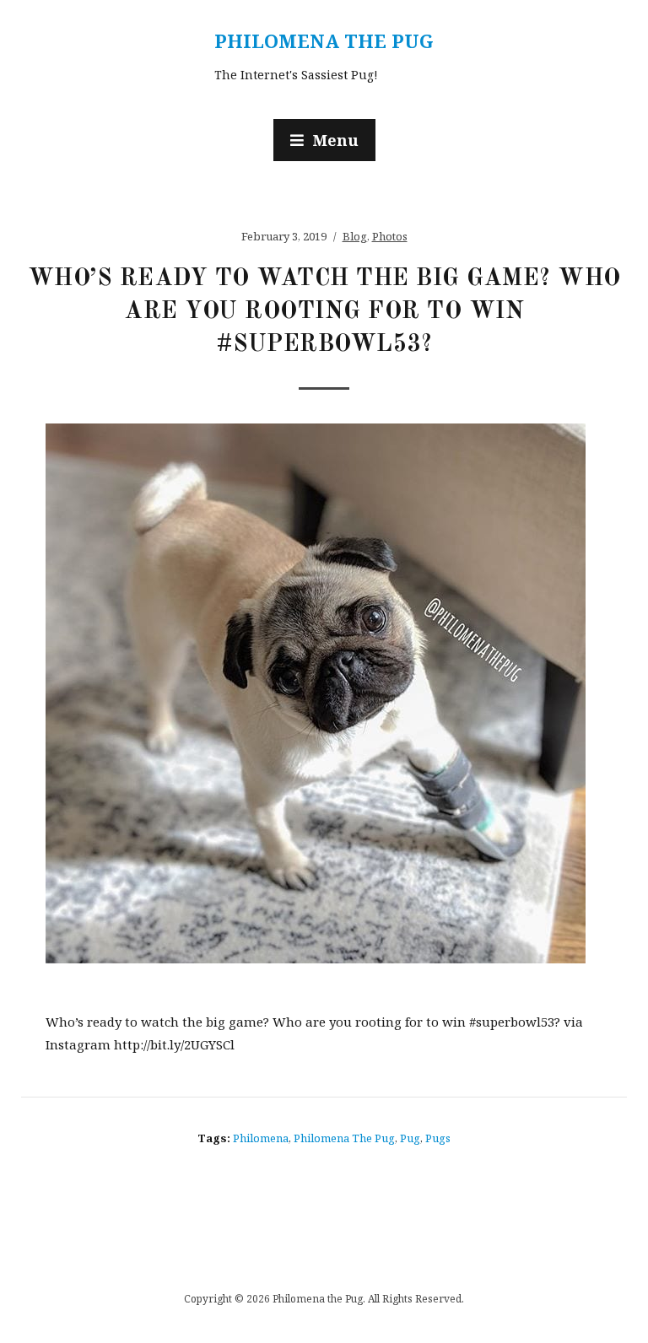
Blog (355, 236)
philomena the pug (344, 1138)
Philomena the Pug (324, 40)
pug (410, 1138)
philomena (261, 1138)
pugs (438, 1138)
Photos (390, 236)
